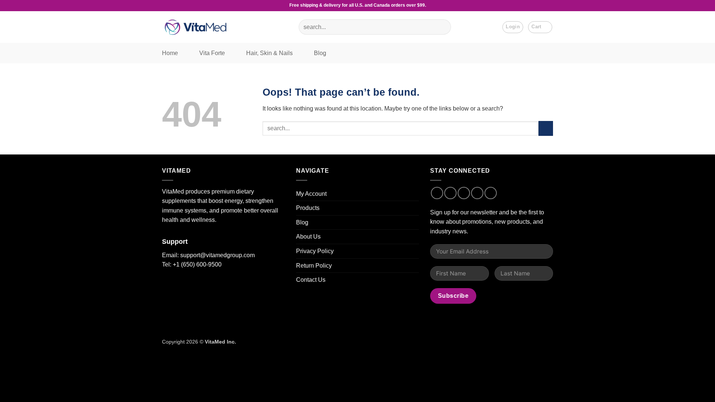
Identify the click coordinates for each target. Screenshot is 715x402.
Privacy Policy (315, 251)
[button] (540, 27)
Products (308, 208)
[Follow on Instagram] (450, 193)
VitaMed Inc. (220, 342)
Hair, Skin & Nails (269, 53)
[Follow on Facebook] (437, 193)
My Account (311, 194)
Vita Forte (212, 53)
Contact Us (310, 280)
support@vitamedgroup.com (217, 255)
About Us (308, 236)
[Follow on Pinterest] (477, 193)
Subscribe (453, 296)
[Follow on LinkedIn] (490, 193)
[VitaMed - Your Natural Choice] (197, 27)
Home (170, 53)
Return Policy (314, 265)
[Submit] (441, 27)
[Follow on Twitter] (464, 193)
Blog (320, 53)
